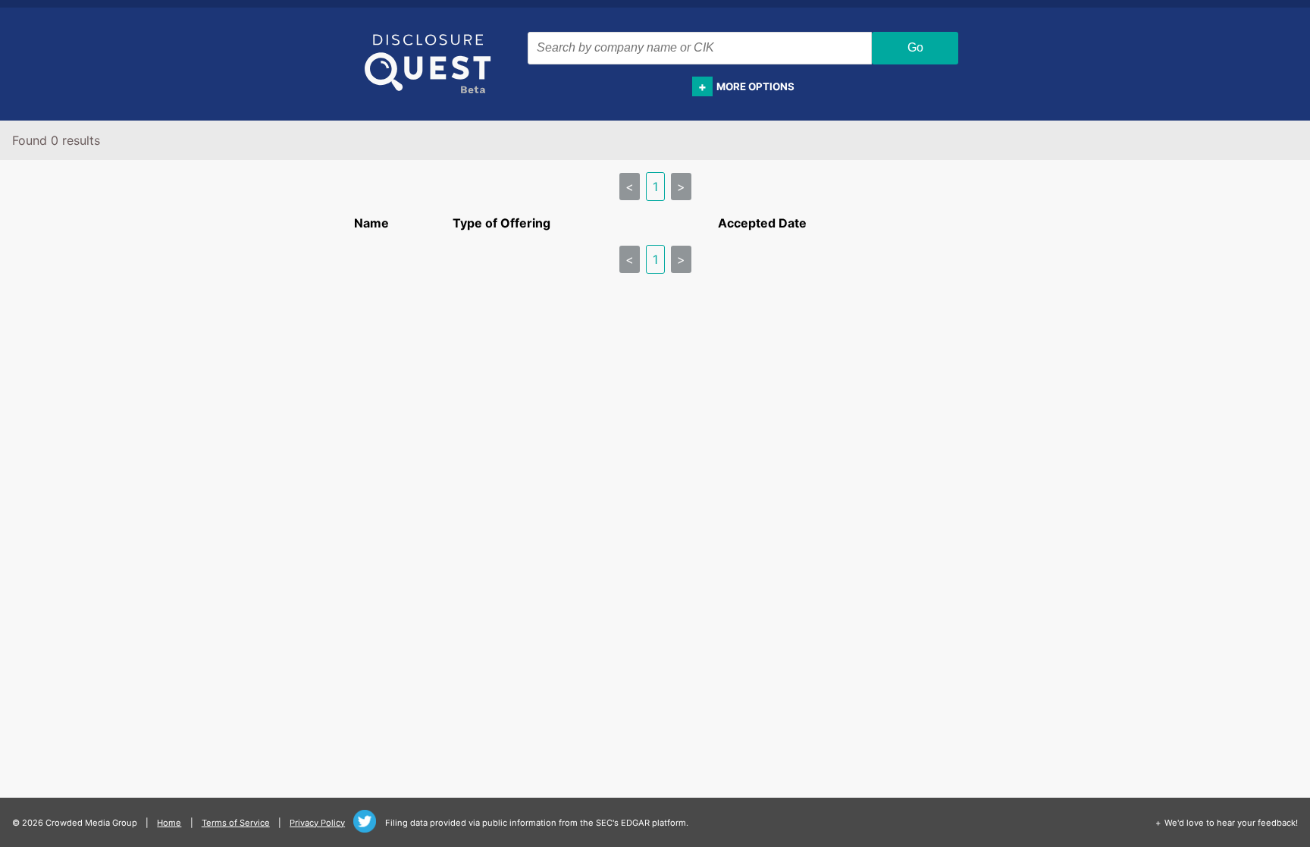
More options (755, 86)
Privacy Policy (317, 822)
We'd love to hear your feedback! (1231, 822)
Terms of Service (236, 822)
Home (169, 822)
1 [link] (655, 186)
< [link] (629, 186)
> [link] (681, 186)
